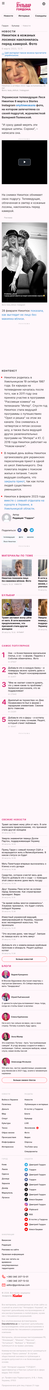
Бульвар (15, 25)
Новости (8, 16)
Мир (4, 1114)
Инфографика (8, 1142)
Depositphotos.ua (9, 1324)
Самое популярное (16, 645)
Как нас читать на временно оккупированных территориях (10, 1263)
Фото (27, 1132)
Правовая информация (13, 1254)
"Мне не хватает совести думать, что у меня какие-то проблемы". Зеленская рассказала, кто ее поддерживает (25, 686)
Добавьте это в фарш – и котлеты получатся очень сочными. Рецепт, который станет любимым (26, 720)
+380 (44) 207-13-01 (17, 1276)
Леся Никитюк (9, 541)
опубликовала (26, 105)
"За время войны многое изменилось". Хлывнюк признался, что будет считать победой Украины (23, 906)
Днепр (5, 1188)
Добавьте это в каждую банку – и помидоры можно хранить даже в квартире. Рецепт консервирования (27, 670)
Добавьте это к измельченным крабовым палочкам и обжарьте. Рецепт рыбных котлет (24, 948)
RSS (31, 1214)
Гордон (5, 25)
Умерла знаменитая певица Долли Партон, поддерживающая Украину (21, 839)
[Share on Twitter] (26, 530)
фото (21, 537)
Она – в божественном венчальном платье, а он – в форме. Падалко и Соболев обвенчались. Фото (27, 656)
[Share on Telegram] (32, 530)
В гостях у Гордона (33, 1109)
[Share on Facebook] (19, 530)
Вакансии (6, 1240)
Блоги (6, 966)
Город (5, 1159)
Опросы (28, 1142)
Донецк (5, 1178)
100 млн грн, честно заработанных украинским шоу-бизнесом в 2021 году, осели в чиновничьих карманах (24, 1070)
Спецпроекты (30, 1151)
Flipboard (33, 1209)
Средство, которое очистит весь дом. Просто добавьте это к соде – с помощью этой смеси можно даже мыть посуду (24, 878)
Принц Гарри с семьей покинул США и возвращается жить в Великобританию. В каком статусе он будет (24, 852)
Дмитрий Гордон (37, 1164)
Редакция (6, 1245)
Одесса (5, 1174)
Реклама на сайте (10, 1249)
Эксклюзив (29, 1128)
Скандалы (40, 16)
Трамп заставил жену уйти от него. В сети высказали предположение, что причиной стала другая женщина (16, 623)
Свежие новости (14, 819)
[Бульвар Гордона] (23, 6)
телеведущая (9, 537)
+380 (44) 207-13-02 (18, 1280)
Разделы (28, 1094)
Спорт (5, 1118)
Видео (27, 1137)
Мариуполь (7, 1193)
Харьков (6, 1183)
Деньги (5, 1109)
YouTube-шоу (31, 1147)
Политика (6, 1104)
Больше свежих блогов (24, 1080)
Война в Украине (10, 1099)
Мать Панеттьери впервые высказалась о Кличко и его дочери (24, 865)
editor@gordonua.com (18, 1285)
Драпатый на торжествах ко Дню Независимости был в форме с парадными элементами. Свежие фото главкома (26, 704)
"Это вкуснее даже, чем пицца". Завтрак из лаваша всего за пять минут (23, 935)
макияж (30, 537)
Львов (5, 1169)
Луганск (6, 1197)
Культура (6, 1123)
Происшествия (9, 1137)
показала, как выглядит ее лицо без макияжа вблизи (23, 314)
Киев (4, 1164)
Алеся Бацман (36, 1199)
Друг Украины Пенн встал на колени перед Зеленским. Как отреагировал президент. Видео (21, 892)
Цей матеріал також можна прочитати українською (25, 54)
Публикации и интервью (36, 1104)
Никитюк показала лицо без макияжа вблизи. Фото (17, 579)
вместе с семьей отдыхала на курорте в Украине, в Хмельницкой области (24, 504)
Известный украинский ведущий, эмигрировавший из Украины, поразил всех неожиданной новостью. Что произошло (22, 921)
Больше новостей (24, 959)
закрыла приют (14, 481)
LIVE (26, 1123)
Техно (4, 1128)
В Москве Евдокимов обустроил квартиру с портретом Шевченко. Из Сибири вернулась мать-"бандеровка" (22, 983)
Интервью (24, 16)
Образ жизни (8, 1132)
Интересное (7, 1147)
